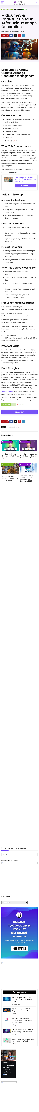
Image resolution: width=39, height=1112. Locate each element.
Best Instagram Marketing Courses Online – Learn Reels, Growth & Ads (22, 1020)
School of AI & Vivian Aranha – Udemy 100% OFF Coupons (10, 479)
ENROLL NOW (19, 412)
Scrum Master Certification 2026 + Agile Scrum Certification (24, 1040)
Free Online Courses (13, 427)
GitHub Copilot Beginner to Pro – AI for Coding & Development (23, 1031)
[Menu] (2, 2)
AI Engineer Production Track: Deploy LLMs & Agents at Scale (28, 456)
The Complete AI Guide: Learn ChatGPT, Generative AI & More (25, 180)
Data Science (17, 9)
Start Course (25, 185)
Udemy (25, 9)
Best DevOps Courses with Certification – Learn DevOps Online (22, 999)
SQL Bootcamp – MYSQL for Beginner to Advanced (21, 1010)
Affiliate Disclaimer (7, 392)
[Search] (36, 2)
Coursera (14, 1004)
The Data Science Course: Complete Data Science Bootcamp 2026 (26, 478)
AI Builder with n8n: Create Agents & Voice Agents (10, 456)
